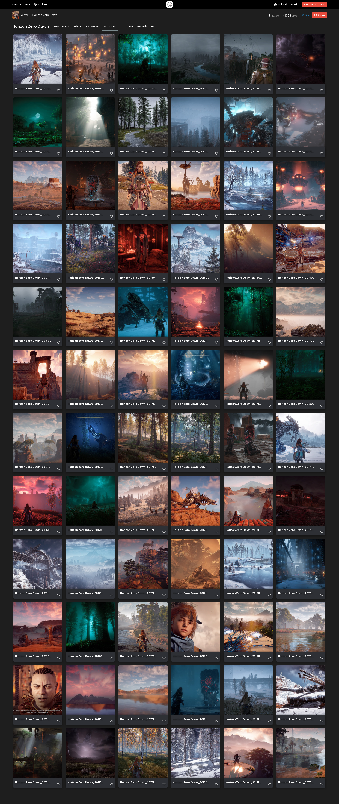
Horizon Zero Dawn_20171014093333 (296, 719)
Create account (314, 4)
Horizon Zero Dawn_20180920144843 (33, 341)
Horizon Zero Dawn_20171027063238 (191, 215)
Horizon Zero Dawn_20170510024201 (86, 530)
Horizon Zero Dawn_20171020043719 (296, 151)
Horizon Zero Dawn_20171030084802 (191, 593)
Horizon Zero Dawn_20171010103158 (33, 151)
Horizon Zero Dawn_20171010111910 (86, 341)
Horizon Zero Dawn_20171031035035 (191, 467)
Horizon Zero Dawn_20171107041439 (33, 278)
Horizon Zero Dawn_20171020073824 (138, 215)
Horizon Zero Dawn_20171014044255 (243, 719)
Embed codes (145, 26)
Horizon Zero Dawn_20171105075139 (191, 782)
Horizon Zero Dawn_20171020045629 (243, 404)
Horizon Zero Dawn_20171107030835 (243, 215)
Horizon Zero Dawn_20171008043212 (243, 530)
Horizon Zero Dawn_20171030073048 (243, 88)
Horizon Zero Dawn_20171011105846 (296, 88)
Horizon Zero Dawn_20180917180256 (86, 278)
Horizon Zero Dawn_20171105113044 (243, 341)
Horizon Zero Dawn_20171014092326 (138, 404)
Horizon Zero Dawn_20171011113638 (138, 530)
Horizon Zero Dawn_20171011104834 (191, 530)
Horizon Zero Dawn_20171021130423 (33, 782)
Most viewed (92, 26)
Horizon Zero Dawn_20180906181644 (296, 278)
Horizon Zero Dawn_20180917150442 (243, 278)
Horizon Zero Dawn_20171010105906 (86, 719)
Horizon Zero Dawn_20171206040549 (296, 215)
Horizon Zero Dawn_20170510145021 (86, 656)
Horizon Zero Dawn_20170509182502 (86, 88)
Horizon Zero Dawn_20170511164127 (191, 404)
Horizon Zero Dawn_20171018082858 (33, 719)
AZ (121, 26)
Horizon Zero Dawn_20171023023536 (243, 782)
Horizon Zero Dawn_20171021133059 (86, 215)
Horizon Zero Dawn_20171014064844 (191, 151)
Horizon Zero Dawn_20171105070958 (138, 467)
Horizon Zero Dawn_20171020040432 (33, 215)
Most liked (110, 26)
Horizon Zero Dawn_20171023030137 (296, 782)
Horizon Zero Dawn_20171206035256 (296, 593)
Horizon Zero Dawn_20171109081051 (296, 467)
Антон (24, 15)
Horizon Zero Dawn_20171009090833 (138, 719)
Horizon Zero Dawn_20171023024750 (33, 467)
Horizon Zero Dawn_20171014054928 (138, 341)
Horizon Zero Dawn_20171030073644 (243, 467)
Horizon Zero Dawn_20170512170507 (33, 656)
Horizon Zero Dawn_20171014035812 (191, 88)
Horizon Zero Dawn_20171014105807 (243, 151)
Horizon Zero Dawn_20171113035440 (243, 593)
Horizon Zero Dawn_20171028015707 (86, 404)
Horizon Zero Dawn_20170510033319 (243, 656)
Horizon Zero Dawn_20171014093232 (33, 593)
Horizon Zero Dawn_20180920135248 (296, 404)
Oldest (77, 26)
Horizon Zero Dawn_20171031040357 (191, 341)
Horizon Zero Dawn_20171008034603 (296, 530)
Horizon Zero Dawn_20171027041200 (86, 467)
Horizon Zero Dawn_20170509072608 (296, 341)
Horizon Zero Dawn (44, 15)
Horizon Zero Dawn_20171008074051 (86, 151)
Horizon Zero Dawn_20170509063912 (191, 656)
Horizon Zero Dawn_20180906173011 (138, 278)
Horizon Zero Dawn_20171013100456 (191, 719)
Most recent (61, 26)
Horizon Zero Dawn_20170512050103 (33, 88)
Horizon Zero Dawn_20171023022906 (138, 593)
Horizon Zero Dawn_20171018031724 (86, 782)
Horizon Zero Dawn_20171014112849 (86, 593)
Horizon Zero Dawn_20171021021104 (138, 782)
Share (129, 26)
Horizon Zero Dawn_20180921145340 (33, 530)
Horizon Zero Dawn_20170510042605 (138, 656)
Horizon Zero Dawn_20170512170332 (33, 404)
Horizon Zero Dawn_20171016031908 (296, 656)
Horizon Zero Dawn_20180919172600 (191, 278)
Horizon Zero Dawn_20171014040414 (138, 151)
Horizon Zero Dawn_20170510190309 (138, 88)
